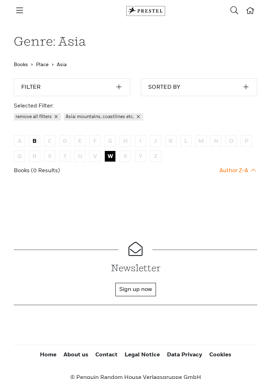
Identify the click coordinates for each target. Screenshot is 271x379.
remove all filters (34, 117)
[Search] (234, 11)
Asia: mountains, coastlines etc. (100, 117)
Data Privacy (184, 355)
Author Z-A (234, 171)
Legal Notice (142, 355)
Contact (106, 355)
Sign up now (135, 289)
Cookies (220, 355)
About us (76, 355)
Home (48, 355)
